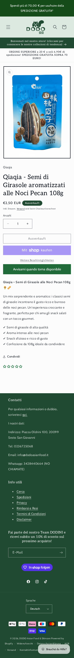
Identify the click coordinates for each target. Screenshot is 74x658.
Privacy (22, 503)
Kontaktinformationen (32, 649)
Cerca (21, 491)
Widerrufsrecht (25, 643)
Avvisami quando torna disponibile (37, 269)
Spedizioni (24, 497)
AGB (67, 643)
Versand (21, 208)
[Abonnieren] (61, 552)
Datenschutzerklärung (49, 643)
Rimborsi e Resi (27, 508)
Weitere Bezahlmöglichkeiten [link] (37, 260)
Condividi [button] (13, 356)
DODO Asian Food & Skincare (35, 638)
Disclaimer (24, 519)
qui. (24, 415)
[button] (8, 27)
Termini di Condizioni (31, 514)
